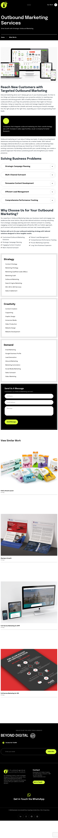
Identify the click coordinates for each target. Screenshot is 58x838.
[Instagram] (26, 816)
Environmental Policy (22, 810)
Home (3, 37)
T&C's (41, 810)
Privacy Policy (46, 810)
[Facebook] (31, 816)
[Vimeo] (37, 816)
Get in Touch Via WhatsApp (29, 799)
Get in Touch (38, 782)
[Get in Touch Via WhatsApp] (29, 795)
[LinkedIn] (20, 816)
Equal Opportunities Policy (33, 810)
